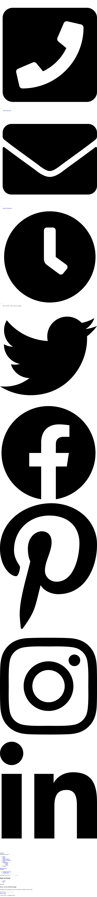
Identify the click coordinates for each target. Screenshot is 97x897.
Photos (6, 863)
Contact (4, 866)
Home (4, 856)
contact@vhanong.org (7, 208)
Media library (5, 862)
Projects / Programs (7, 860)
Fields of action (6, 858)
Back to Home (3, 893)
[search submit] (17, 875)
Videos (6, 864)
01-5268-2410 (6, 872)
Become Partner (3, 868)
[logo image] (2, 869)
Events (4, 861)
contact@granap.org (7, 871)
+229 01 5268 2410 (7, 110)
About (4, 857)
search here (2, 875)
